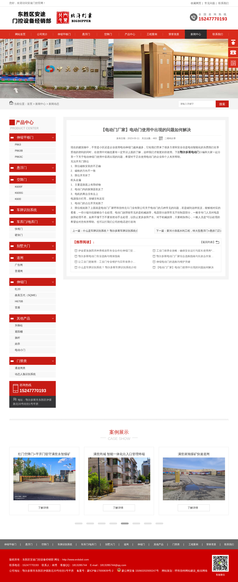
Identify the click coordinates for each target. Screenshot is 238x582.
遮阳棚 (19, 331)
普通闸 (19, 271)
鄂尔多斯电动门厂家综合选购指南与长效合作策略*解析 (186, 256)
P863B (19, 150)
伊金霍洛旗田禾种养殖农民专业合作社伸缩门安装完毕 (108, 250)
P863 (18, 144)
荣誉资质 (174, 34)
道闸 (126, 544)
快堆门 (19, 228)
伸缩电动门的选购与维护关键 (173, 261)
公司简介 (42, 34)
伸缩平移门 (64, 34)
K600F (19, 186)
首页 (29, 103)
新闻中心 (196, 34)
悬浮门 (86, 34)
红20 (17, 289)
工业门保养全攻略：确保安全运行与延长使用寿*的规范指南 (186, 250)
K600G (19, 192)
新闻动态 (54, 103)
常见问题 (210, 3)
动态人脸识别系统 (25, 374)
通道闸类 (20, 368)
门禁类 (176, 544)
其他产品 (158, 544)
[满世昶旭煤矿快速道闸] (194, 499)
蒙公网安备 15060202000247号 (140, 570)
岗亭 (17, 343)
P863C (19, 156)
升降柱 (19, 325)
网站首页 (20, 34)
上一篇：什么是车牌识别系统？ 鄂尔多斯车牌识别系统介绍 (107, 230)
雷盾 (17, 307)
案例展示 (119, 432)
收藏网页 (196, 3)
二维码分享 (170, 138)
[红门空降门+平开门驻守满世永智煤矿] (44, 499)
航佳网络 (202, 570)
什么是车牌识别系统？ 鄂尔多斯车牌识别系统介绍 (107, 267)
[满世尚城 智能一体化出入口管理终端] (119, 499)
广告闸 (19, 264)
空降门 (108, 34)
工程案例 (152, 34)
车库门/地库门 (88, 544)
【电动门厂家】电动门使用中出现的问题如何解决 (185, 267)
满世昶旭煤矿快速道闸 (194, 454)
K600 (18, 198)
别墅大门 (110, 544)
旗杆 (17, 337)
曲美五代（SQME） (26, 295)
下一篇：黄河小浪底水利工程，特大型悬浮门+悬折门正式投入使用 (194, 230)
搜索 (222, 104)
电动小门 (20, 349)
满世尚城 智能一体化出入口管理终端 (119, 454)
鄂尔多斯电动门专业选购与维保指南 (99, 256)
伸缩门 (141, 544)
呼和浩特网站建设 (185, 570)
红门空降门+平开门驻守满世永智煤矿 (44, 454)
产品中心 (130, 34)
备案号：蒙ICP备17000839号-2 (95, 570)
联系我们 (223, 3)
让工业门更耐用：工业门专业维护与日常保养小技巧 (108, 261)
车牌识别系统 (65, 544)
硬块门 (19, 235)
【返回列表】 (208, 242)
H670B (19, 301)
